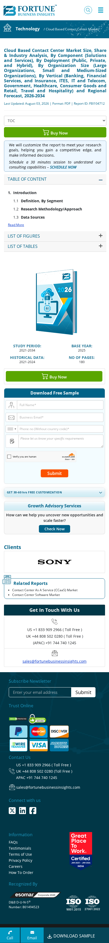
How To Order (21, 872)
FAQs (13, 842)
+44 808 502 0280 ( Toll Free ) (57, 636)
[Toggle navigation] (100, 10)
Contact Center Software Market (36, 595)
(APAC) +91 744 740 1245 (54, 642)
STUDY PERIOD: (27, 345)
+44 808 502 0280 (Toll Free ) (47, 771)
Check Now (54, 528)
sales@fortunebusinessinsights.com (54, 661)
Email (32, 937)
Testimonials (20, 848)
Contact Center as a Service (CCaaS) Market (45, 590)
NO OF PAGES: (82, 357)
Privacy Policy (20, 860)
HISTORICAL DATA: (27, 357)
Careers (15, 866)
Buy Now (58, 132)
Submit (54, 473)
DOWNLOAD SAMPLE (73, 936)
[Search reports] (88, 10)
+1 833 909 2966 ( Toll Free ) (57, 629)
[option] (54, 562)
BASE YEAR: (81, 345)
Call (10, 937)
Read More (16, 225)
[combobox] (12, 428)
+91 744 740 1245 (41, 777)
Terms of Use (20, 854)
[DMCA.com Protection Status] (18, 717)
